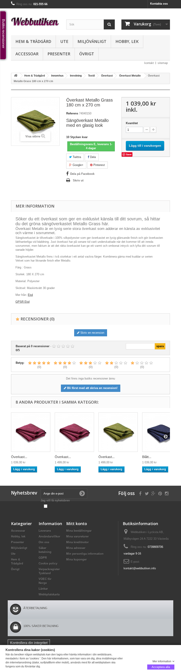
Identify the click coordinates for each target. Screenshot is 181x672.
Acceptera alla (161, 666)
